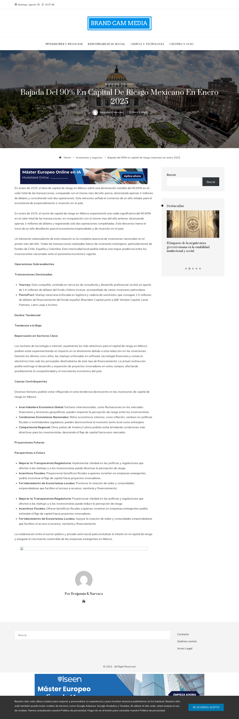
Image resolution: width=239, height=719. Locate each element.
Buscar (171, 174)
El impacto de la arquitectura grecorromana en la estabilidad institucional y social (188, 247)
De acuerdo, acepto (206, 707)
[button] (186, 268)
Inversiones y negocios (119, 84)
